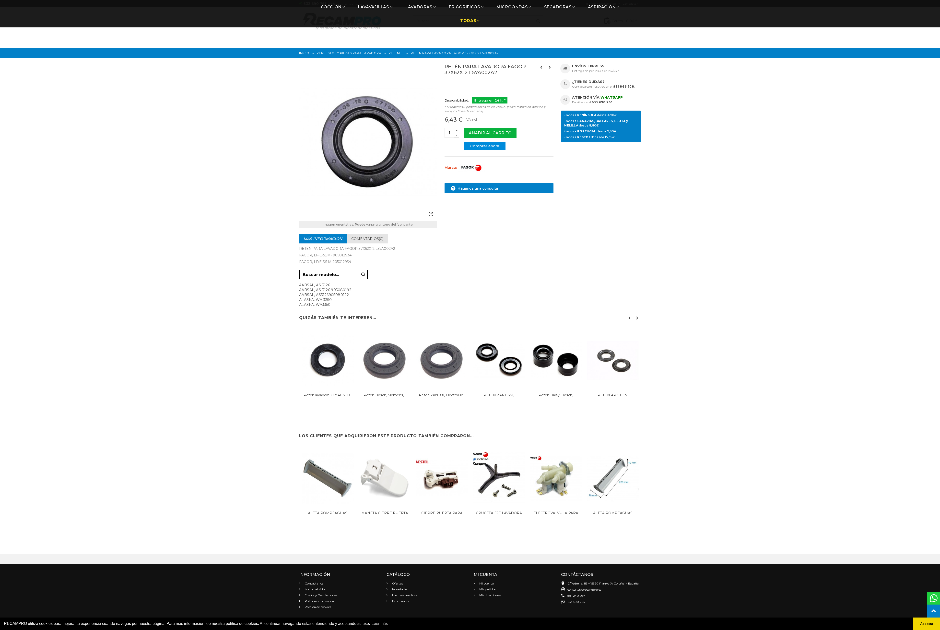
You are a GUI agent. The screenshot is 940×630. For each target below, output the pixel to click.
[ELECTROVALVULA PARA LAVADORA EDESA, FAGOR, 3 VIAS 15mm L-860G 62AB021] (556, 478)
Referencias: (455, 83)
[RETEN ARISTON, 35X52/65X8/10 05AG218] (613, 360)
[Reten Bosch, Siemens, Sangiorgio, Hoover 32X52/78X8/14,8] (385, 360)
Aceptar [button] (926, 624)
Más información (323, 238)
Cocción (331, 7)
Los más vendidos (404, 595)
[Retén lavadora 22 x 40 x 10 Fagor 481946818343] (328, 360)
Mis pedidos (487, 589)
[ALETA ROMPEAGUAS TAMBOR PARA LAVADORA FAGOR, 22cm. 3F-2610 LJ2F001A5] (613, 478)
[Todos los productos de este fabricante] (471, 167)
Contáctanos (313, 583)
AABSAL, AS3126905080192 (324, 295)
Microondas (512, 7)
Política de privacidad (320, 601)
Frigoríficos (464, 7)
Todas (468, 20)
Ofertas (397, 583)
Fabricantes (400, 601)
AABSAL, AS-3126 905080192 (325, 290)
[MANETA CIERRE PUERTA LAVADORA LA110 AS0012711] (385, 478)
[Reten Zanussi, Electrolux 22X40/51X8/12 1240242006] (442, 360)
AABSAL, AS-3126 (314, 285)
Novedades (399, 589)
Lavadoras (418, 7)
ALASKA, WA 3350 (315, 300)
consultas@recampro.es (584, 589)
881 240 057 (576, 595)
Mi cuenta (486, 583)
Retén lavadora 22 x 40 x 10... (328, 395)
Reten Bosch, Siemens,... (385, 395)
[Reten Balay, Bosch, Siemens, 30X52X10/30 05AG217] (556, 360)
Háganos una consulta (477, 188)
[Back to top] (933, 611)
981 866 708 (623, 86)
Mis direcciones (490, 595)
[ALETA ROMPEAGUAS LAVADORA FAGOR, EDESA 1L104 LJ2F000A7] (328, 478)
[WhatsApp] (933, 598)
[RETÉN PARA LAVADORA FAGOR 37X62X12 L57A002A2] (368, 142)
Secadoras (557, 7)
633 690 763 (602, 102)
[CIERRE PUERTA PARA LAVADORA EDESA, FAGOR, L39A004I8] (442, 478)
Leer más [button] (380, 623)
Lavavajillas (373, 7)
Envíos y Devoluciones (320, 595)
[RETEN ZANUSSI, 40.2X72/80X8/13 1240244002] (499, 360)
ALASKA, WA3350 (315, 304)
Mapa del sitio (314, 589)
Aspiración (602, 7)
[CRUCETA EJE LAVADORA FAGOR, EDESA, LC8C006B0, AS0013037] (499, 478)
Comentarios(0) (367, 239)
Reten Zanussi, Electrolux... (442, 395)
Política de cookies (317, 607)
